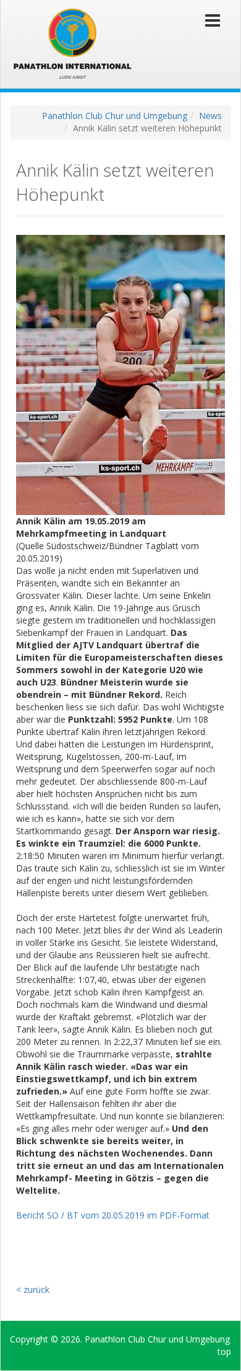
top (224, 1351)
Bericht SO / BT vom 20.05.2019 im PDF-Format (112, 1215)
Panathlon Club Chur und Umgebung (114, 115)
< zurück (32, 1289)
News (210, 115)
